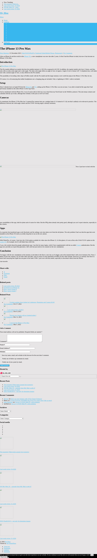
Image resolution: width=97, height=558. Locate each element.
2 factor (78, 245)
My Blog (4, 13)
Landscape (11, 32)
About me (7, 42)
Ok (92, 555)
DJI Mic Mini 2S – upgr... (11, 7)
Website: (2, 352)
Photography (59, 53)
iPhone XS (27, 56)
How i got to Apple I (10, 291)
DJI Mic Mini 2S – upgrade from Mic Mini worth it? (19, 388)
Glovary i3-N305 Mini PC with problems (27, 402)
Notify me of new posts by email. (12, 362)
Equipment (11, 44)
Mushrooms (11, 30)
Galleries (6, 22)
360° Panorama (12, 35)
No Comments (68, 53)
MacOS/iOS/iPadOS (28, 53)
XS (35, 87)
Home (5, 20)
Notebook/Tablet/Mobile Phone (44, 53)
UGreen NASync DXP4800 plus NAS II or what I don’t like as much (31, 400)
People (10, 37)
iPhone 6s (29, 87)
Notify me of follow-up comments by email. (15, 358)
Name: (2, 345)
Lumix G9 (3, 242)
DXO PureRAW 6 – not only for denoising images (19, 391)
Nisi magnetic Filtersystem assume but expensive (18, 385)
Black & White (12, 27)
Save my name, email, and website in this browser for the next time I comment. (25, 355)
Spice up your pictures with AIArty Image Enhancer (26, 399)
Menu (2, 17)
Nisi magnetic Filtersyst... (11, 4)
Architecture (11, 25)
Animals (10, 39)
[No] (8, 557)
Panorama (11, 34)
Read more (4, 557)
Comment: (3, 341)
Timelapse (11, 40)
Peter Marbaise (4, 53)
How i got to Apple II (10, 289)
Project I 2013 (12, 23)
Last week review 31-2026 (12, 9)
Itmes (9, 29)
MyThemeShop (11, 543)
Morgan (6, 399)
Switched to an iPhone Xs (11, 287)
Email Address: (5, 348)
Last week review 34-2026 (12, 5)
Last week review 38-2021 (12, 286)
